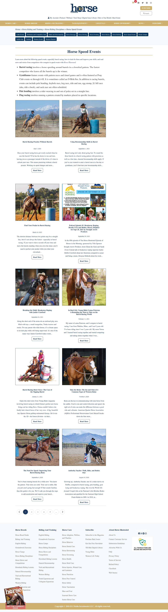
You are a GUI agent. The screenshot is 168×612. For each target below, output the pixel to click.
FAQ (110, 552)
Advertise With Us (115, 547)
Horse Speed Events (130, 34)
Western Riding (20, 583)
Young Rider (89, 552)
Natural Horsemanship (23, 571)
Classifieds (112, 568)
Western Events (38, 39)
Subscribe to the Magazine (94, 535)
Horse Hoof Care (68, 563)
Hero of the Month (104, 18)
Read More (37, 170)
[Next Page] (62, 511)
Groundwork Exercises (23, 547)
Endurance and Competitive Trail (36, 34)
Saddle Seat (19, 39)
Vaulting (28, 39)
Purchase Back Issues (92, 539)
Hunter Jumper (142, 34)
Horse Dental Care (68, 546)
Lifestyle (100, 23)
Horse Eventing (94, 34)
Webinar (69, 18)
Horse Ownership (122, 23)
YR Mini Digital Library (94, 547)
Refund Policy (114, 564)
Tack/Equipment (79, 23)
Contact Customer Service (118, 539)
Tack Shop (77, 18)
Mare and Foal (67, 591)
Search (147, 13)
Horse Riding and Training (32, 29)
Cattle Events (20, 34)
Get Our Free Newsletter (94, 543)
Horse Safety (66, 583)
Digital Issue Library (89, 18)
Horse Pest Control (68, 578)
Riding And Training (22, 539)
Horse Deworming (68, 550)
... (56, 512)
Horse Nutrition (67, 574)
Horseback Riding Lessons (24, 567)
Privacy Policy (114, 556)
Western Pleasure (51, 39)
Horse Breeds (31, 23)
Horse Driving (82, 34)
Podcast (62, 18)
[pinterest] (147, 3)
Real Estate (116, 18)
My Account (53, 18)
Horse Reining (117, 34)
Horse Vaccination (68, 587)
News (141, 23)
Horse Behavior (67, 542)
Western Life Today (92, 556)
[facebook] (138, 3)
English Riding (20, 543)
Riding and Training (54, 23)
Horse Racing (106, 34)
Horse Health (66, 559)
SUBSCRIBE (156, 23)
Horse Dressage (71, 34)
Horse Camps (20, 552)
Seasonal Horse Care (69, 595)
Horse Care (10, 23)
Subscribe (146, 8)
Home (17, 29)
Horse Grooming (68, 555)
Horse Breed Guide (22, 535)
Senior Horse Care (68, 599)
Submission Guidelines (117, 543)
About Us (112, 535)
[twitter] (143, 3)
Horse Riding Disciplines (54, 29)
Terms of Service (115, 560)
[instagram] (151, 3)
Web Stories (113, 572)
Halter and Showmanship (56, 34)
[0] (133, 2)
